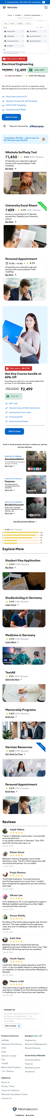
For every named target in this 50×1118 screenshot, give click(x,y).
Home (10, 15)
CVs (3, 1059)
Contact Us (6, 1098)
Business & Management (36, 1044)
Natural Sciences (32, 1048)
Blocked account (32, 1067)
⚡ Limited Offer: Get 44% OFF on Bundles (23, 2)
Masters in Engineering (32, 15)
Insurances (30, 1071)
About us (5, 1082)
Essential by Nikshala (35, 1055)
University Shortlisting (11, 1044)
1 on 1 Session (7, 1071)
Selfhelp (5, 1040)
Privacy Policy (7, 1086)
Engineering (30, 1040)
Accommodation (32, 1060)
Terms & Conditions (10, 1090)
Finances (29, 1064)
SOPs (3, 1048)
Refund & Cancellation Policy (14, 1094)
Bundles (18, 15)
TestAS (4, 1063)
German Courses (9, 1055)
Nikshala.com (28, 1109)
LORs (3, 1052)
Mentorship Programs (11, 1067)
